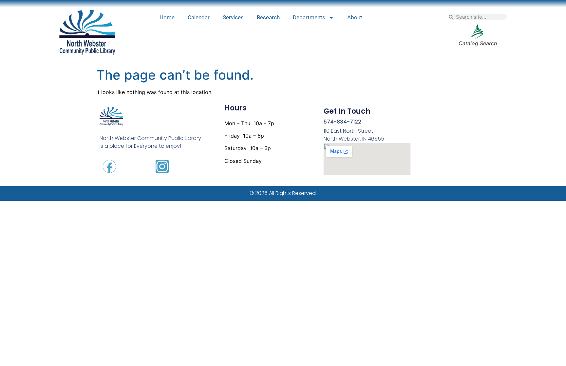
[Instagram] (162, 166)
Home (167, 17)
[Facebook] (109, 166)
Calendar (199, 17)
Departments (309, 17)
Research (268, 17)
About (354, 17)
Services (233, 17)
